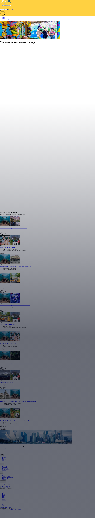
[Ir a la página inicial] (5, 3)
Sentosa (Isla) (4, 452)
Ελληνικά (3, 495)
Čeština (3, 492)
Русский (3, 503)
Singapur (3, 451)
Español (3, 496)
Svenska (3, 504)
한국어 (3, 498)
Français (3, 497)
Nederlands (4, 500)
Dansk (3, 493)
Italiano (3, 499)
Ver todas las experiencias (4, 448)
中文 (3, 505)
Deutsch (3, 494)
